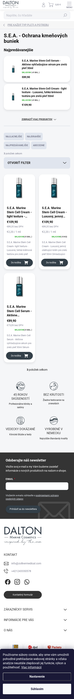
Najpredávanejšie (17, 145)
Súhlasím (37, 689)
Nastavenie (37, 676)
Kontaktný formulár (23, 594)
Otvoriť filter (19, 163)
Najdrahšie (34, 136)
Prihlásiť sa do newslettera (23, 509)
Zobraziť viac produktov (37, 119)
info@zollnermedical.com (26, 563)
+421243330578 (21, 571)
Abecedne (39, 145)
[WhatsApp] (26, 581)
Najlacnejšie (14, 136)
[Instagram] (16, 581)
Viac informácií (31, 667)
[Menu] (69, 5)
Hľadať (65, 15)
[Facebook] (7, 581)
